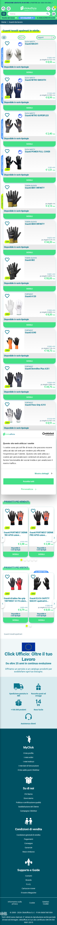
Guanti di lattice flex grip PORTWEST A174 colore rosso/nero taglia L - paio (15, 599)
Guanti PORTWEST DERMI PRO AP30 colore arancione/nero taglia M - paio (41, 534)
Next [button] (54, 537)
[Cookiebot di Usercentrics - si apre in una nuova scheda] (42, 434)
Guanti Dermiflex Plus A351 (37, 368)
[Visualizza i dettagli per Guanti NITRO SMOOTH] (13, 91)
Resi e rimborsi (28, 852)
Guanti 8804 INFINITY (34, 224)
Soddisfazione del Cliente (28, 807)
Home (3, 22)
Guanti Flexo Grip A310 (35, 405)
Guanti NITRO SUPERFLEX (37, 115)
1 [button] (21, 560)
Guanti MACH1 (31, 44)
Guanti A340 (30, 332)
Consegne (28, 843)
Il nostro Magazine (28, 893)
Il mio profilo (28, 753)
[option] (28, 2)
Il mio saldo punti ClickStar (28, 770)
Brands (29, 880)
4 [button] (32, 560)
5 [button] (36, 560)
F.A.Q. (28, 884)
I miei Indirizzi (28, 762)
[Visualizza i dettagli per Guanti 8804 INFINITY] (13, 235)
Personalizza (27, 489)
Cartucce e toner (28, 888)
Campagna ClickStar (28, 811)
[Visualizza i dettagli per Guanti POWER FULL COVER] (13, 162)
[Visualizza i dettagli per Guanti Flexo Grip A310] (13, 415)
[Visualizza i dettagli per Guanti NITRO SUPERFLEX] (13, 126)
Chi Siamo (28, 794)
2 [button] (25, 560)
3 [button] (29, 560)
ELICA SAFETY (30, 42)
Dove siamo (28, 798)
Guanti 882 (30, 260)
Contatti (28, 876)
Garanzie (28, 848)
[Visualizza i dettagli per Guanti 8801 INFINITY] (13, 198)
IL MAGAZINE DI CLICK (46, 18)
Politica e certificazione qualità (28, 802)
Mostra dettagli (42, 473)
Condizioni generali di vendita (28, 835)
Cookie (32, 903)
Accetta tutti (28, 481)
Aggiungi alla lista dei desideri (7, 43)
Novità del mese (8, 18)
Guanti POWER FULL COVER (37, 151)
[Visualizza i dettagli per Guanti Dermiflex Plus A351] (13, 379)
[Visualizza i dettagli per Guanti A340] (13, 343)
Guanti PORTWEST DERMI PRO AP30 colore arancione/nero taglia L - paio (15, 534)
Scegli (29, 72)
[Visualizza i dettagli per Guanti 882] (13, 271)
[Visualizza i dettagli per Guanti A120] (13, 307)
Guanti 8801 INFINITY (34, 188)
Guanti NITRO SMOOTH (35, 80)
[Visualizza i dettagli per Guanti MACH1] (13, 54)
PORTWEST (29, 294)
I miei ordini (28, 757)
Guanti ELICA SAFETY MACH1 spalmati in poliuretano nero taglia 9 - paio (41, 599)
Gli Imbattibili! (25, 18)
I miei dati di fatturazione (28, 766)
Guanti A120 (30, 296)
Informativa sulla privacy (15, 903)
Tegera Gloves (31, 186)
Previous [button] (3, 537)
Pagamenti (28, 839)
